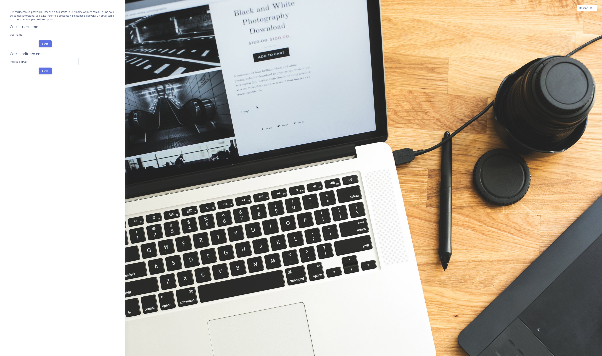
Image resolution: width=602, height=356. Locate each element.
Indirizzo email (18, 61)
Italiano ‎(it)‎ (586, 8)
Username (16, 34)
